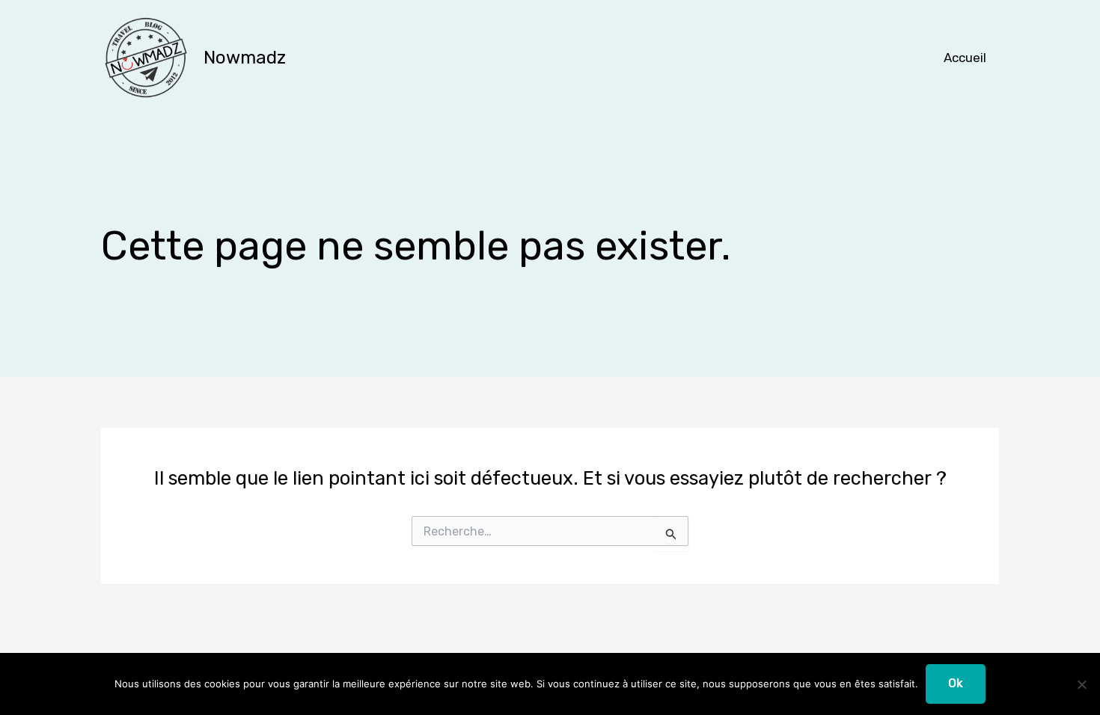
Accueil (965, 57)
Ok (955, 683)
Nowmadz (245, 57)
